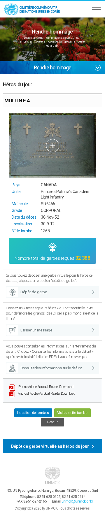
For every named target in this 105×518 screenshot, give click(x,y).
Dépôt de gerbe (33, 292)
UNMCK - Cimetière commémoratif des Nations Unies (32, 9)
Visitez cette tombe (72, 412)
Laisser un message (36, 330)
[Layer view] (52, 145)
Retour (52, 422)
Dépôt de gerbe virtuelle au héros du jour (50, 446)
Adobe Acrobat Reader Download (46, 387)
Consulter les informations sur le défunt (51, 368)
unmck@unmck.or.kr (77, 501)
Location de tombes (33, 412)
